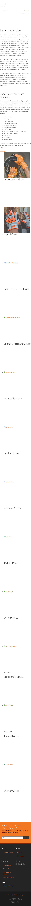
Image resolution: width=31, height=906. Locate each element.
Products (26, 11)
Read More (3, 151)
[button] (5, 4)
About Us (19, 852)
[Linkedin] (16, 864)
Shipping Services (8, 852)
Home (5, 11)
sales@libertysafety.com (19, 895)
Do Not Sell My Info (8, 877)
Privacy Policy (7, 865)
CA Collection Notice (7, 873)
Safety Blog (20, 856)
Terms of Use (6, 869)
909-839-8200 (9, 895)
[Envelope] (24, 864)
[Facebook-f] (19, 864)
